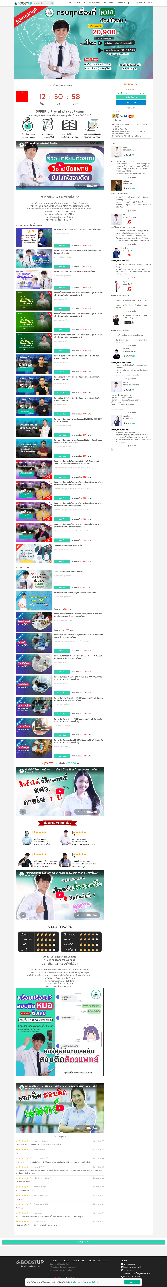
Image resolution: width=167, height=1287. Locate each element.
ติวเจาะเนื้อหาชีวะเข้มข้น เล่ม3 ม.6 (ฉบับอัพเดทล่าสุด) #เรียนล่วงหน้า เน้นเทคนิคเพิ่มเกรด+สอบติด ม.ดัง (78, 335)
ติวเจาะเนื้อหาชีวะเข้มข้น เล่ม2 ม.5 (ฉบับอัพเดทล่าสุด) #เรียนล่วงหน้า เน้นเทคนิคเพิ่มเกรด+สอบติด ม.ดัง (78, 314)
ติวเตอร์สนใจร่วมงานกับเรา (132, 1276)
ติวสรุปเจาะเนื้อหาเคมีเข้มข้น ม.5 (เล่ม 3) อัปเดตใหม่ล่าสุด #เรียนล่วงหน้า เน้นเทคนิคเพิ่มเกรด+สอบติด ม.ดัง (78, 483)
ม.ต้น (83, 3)
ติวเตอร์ (103, 3)
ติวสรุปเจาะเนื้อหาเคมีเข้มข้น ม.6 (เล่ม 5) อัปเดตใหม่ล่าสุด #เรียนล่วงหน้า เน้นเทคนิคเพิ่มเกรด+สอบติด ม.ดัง (78, 525)
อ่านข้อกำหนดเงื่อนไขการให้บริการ (84, 1282)
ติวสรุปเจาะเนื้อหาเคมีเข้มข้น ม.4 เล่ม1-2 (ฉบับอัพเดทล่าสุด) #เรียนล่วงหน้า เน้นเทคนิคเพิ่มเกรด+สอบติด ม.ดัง (76, 462)
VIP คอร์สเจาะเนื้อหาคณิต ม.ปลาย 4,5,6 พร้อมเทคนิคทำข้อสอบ (77, 229)
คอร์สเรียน (53, 1261)
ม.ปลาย (78, 3)
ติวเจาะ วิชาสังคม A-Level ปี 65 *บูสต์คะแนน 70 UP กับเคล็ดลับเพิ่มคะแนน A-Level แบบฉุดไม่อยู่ (78, 720)
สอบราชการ (96, 3)
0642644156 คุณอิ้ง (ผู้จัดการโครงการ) (137, 1273)
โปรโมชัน (72, 3)
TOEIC (89, 3)
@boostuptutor (129, 1264)
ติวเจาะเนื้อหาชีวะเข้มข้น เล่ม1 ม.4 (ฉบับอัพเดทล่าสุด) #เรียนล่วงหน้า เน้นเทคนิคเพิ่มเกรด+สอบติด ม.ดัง (78, 293)
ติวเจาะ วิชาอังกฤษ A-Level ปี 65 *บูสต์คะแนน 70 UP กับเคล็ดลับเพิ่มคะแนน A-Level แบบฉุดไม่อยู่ (78, 741)
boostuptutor (129, 1270)
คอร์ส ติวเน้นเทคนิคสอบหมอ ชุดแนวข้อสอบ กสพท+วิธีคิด (75, 592)
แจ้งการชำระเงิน (112, 3)
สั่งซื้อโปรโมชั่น (131, 97)
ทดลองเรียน (131, 102)
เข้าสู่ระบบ (134, 3)
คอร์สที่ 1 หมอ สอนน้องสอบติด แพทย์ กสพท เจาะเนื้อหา (74, 271)
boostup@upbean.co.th (132, 1267)
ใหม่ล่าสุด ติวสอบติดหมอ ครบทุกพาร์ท (68, 545)
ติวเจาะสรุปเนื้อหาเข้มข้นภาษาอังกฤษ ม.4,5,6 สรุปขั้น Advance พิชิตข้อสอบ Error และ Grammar (78, 441)
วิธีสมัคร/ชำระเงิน (93, 1261)
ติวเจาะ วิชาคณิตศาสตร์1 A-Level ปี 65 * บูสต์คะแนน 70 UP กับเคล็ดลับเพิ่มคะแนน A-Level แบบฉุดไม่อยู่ (78, 614)
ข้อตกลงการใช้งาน (72, 1277)
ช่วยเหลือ (150, 3)
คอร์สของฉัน (122, 3)
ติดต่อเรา (106, 1261)
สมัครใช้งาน (142, 3)
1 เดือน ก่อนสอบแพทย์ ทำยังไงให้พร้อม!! (69, 571)
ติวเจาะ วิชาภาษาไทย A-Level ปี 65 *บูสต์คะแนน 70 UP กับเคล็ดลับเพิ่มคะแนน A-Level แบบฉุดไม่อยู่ (78, 699)
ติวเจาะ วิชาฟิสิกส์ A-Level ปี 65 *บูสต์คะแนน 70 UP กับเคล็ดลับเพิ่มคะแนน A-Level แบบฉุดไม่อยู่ (78, 678)
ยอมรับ (132, 1282)
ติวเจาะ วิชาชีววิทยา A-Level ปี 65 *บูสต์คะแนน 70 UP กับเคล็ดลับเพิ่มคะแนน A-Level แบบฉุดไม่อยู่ (78, 656)
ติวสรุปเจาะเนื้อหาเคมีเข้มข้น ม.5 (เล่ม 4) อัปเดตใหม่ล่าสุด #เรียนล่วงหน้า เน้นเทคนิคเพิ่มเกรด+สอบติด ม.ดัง (78, 504)
